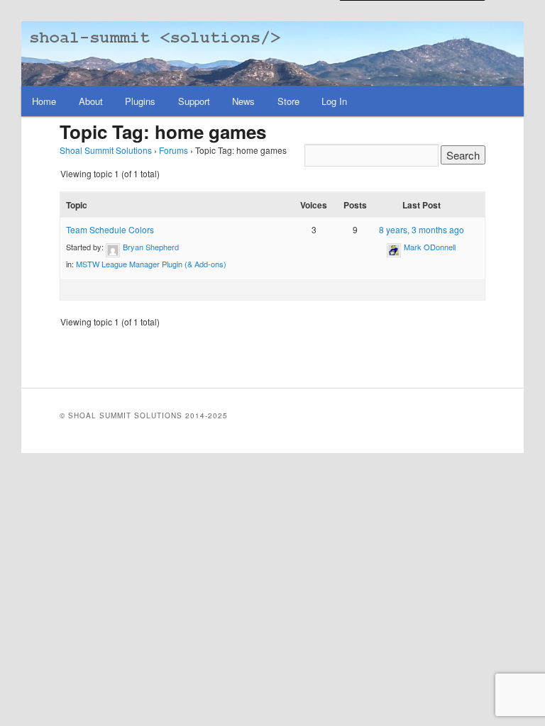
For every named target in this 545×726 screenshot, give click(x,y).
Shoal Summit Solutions (106, 150)
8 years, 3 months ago (421, 229)
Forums (173, 150)
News (243, 101)
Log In (334, 101)
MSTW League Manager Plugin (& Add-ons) (151, 263)
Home (44, 101)
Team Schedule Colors (110, 229)
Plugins (140, 101)
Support (194, 101)
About (91, 101)
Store (288, 101)
